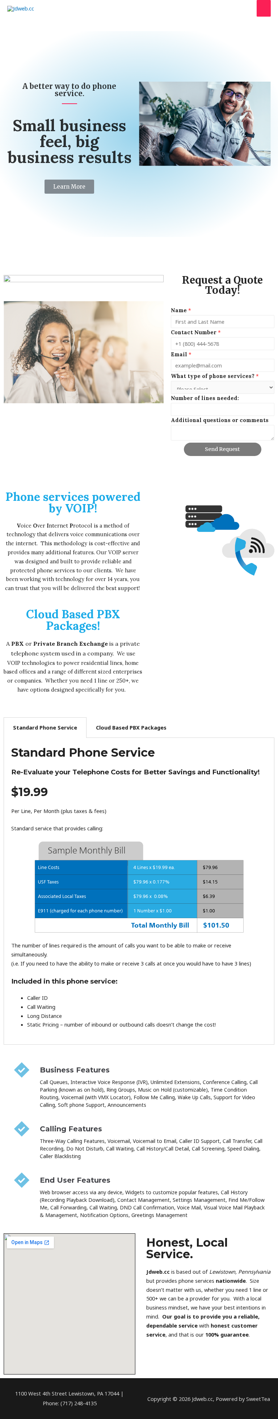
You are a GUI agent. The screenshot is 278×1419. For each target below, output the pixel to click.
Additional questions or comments (220, 420)
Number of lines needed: (205, 398)
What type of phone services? (215, 376)
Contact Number (196, 332)
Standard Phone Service (45, 727)
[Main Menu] (264, 8)
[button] (69, 187)
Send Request (222, 449)
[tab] (45, 727)
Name (181, 310)
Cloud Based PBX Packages (131, 727)
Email (181, 354)
